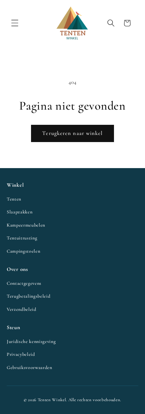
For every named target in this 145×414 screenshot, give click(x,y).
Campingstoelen (23, 251)
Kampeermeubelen (26, 225)
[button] (15, 23)
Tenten (14, 199)
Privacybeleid (21, 354)
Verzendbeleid (21, 309)
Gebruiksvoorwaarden (29, 367)
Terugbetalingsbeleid (28, 296)
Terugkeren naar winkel (72, 133)
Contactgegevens (24, 283)
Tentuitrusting (22, 238)
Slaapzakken (19, 212)
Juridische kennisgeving (31, 341)
